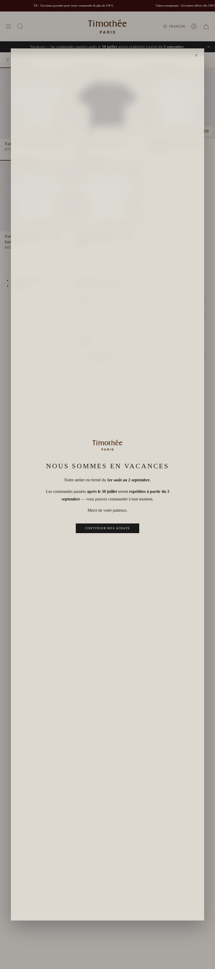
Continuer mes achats (107, 528)
